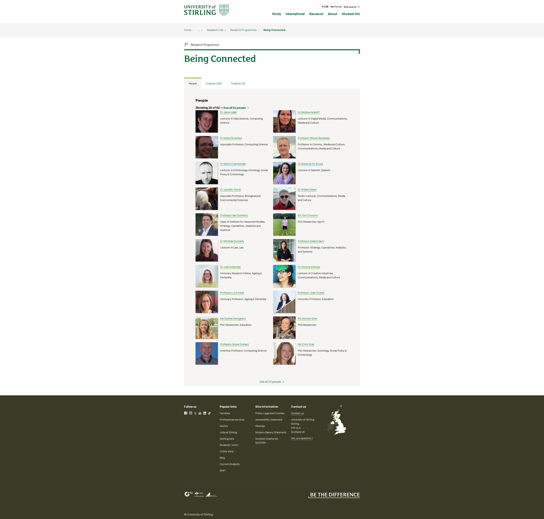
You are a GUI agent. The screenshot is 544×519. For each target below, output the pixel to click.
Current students (230, 464)
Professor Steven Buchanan (314, 138)
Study (276, 14)
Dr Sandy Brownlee (231, 138)
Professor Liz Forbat (232, 292)
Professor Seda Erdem (311, 241)
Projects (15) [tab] (238, 83)
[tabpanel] (272, 237)
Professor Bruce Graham (234, 344)
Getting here (227, 438)
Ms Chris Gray (306, 344)
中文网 (325, 6)
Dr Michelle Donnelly (232, 241)
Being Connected (274, 29)
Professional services (232, 419)
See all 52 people (234, 107)
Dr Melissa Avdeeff (309, 112)
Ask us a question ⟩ (302, 438)
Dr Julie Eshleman (230, 266)
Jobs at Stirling (228, 432)
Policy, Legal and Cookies (269, 413)
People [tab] (193, 83)
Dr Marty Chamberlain (233, 163)
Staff (223, 470)
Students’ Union (229, 444)
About (332, 14)
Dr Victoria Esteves (309, 266)
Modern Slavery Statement (270, 432)
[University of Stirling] (206, 9)
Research (316, 14)
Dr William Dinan (307, 189)
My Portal (336, 6)
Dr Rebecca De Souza (310, 163)
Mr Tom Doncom (308, 215)
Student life (351, 14)
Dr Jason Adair (228, 112)
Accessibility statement (268, 419)
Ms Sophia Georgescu (233, 318)
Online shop (227, 451)
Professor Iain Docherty (234, 215)
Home (187, 29)
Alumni (224, 425)
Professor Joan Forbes (311, 292)
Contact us (297, 413)
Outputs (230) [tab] (214, 83)
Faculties (225, 413)
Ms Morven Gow (307, 318)
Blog (222, 457)
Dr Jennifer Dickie (230, 189)
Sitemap (260, 425)
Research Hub (215, 29)
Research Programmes (243, 29)
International (295, 14)
